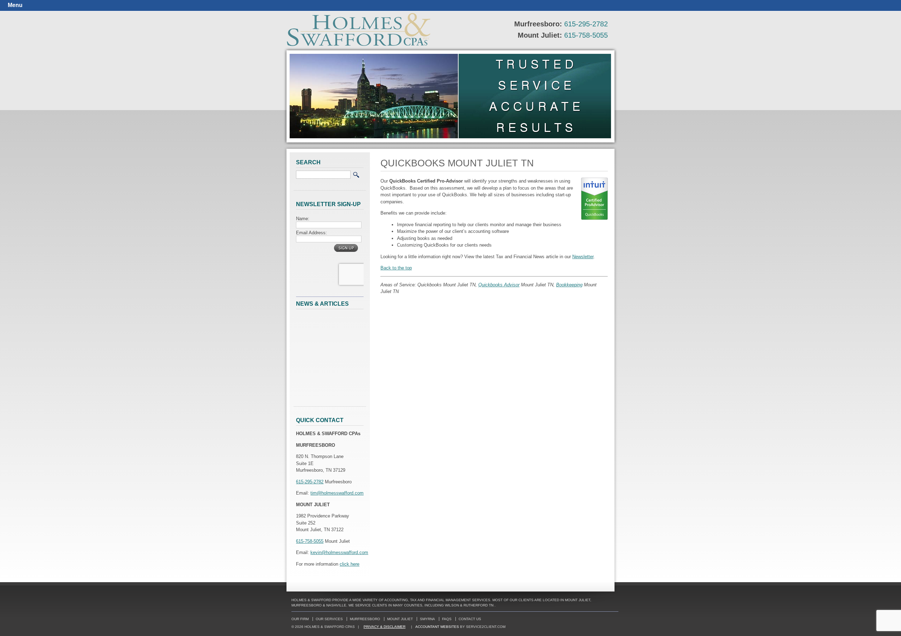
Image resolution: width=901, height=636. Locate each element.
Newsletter (582, 256)
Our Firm (300, 619)
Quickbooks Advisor (498, 284)
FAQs (447, 619)
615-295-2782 (586, 24)
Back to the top (396, 268)
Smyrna (427, 619)
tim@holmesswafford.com (337, 493)
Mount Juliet (400, 619)
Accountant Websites (437, 627)
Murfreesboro (365, 619)
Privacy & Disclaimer (384, 627)
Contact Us (470, 619)
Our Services (329, 619)
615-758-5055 (586, 35)
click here (349, 564)
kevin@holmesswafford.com (339, 552)
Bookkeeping (569, 284)
